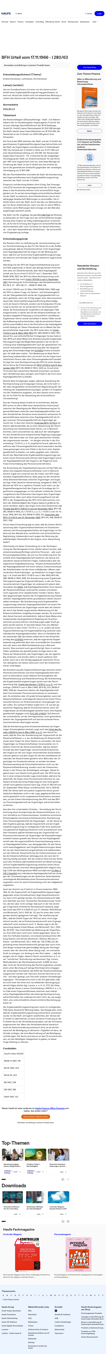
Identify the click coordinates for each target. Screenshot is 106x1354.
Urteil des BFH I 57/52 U (45, 422)
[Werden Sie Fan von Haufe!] (56, 1310)
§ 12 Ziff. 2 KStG (38, 713)
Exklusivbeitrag (8, 1172)
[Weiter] (68, 1179)
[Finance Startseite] (7, 13)
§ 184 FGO (45, 214)
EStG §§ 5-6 (9, 108)
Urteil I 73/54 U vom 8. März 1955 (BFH (31, 331)
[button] (99, 13)
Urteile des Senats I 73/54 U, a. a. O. (35, 684)
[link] (5, 21)
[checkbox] (78, 308)
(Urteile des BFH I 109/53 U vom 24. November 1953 (28, 508)
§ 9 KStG (39, 350)
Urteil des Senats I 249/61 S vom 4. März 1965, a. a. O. (32, 731)
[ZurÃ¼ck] (62, 1179)
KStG (20, 587)
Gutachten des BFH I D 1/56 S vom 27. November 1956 (31, 516)
